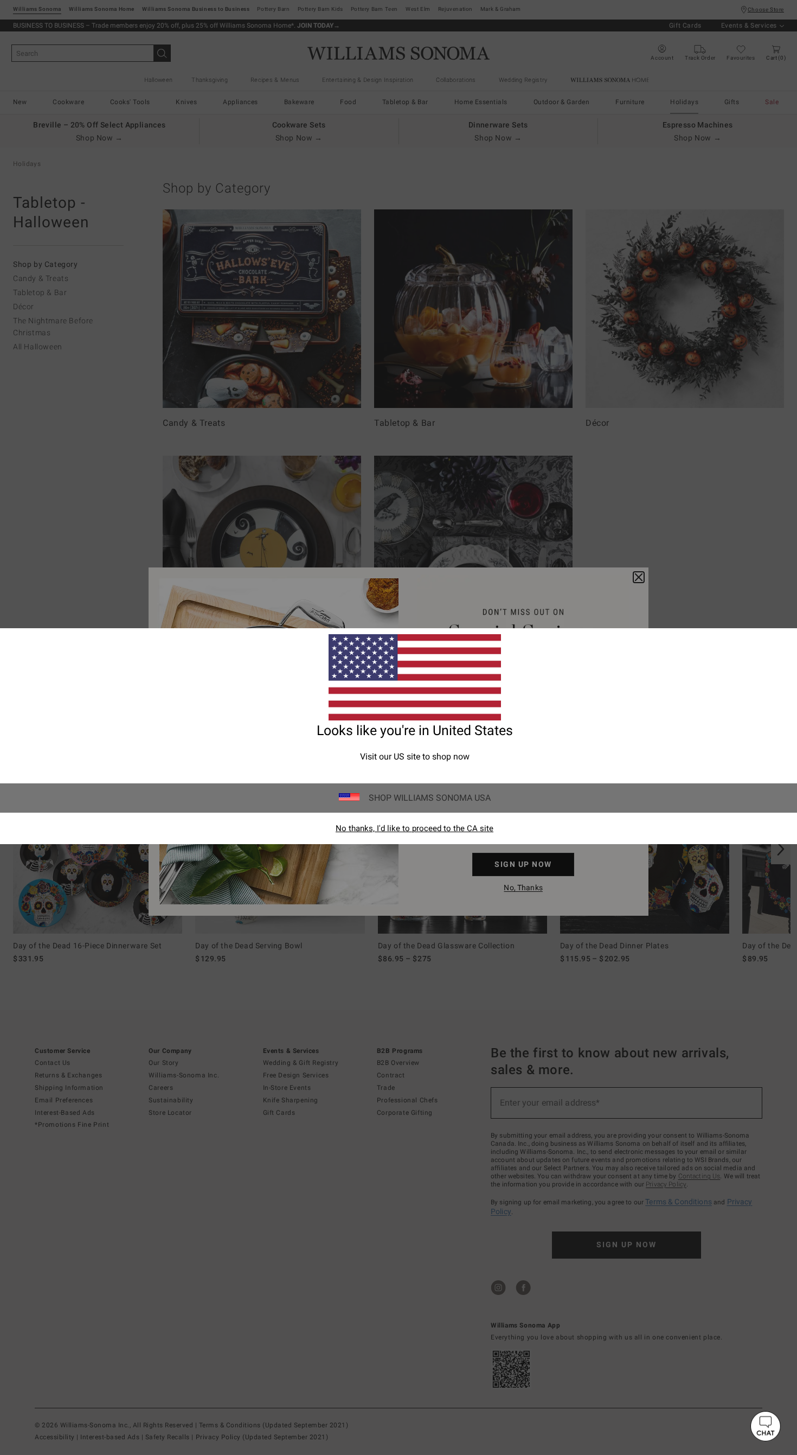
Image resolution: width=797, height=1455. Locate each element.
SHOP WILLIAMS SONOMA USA (430, 798)
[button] (765, 1426)
